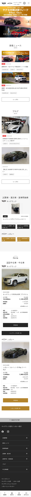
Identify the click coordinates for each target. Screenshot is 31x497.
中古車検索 (5, 469)
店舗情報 (4, 438)
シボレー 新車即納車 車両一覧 (23, 239)
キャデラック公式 (6, 481)
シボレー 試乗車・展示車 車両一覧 (8, 239)
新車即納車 (5, 448)
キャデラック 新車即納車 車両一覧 (22, 226)
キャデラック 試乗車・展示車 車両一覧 (8, 226)
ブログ (4, 464)
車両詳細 (15, 325)
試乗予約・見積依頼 (7, 459)
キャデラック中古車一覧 (15, 333)
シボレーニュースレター (8, 486)
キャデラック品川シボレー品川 (17, 3)
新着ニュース (5, 443)
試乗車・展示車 (6, 453)
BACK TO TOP (15, 420)
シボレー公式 (16, 481)
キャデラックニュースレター (9, 484)
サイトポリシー (6, 479)
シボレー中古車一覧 (15, 408)
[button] (3, 34)
